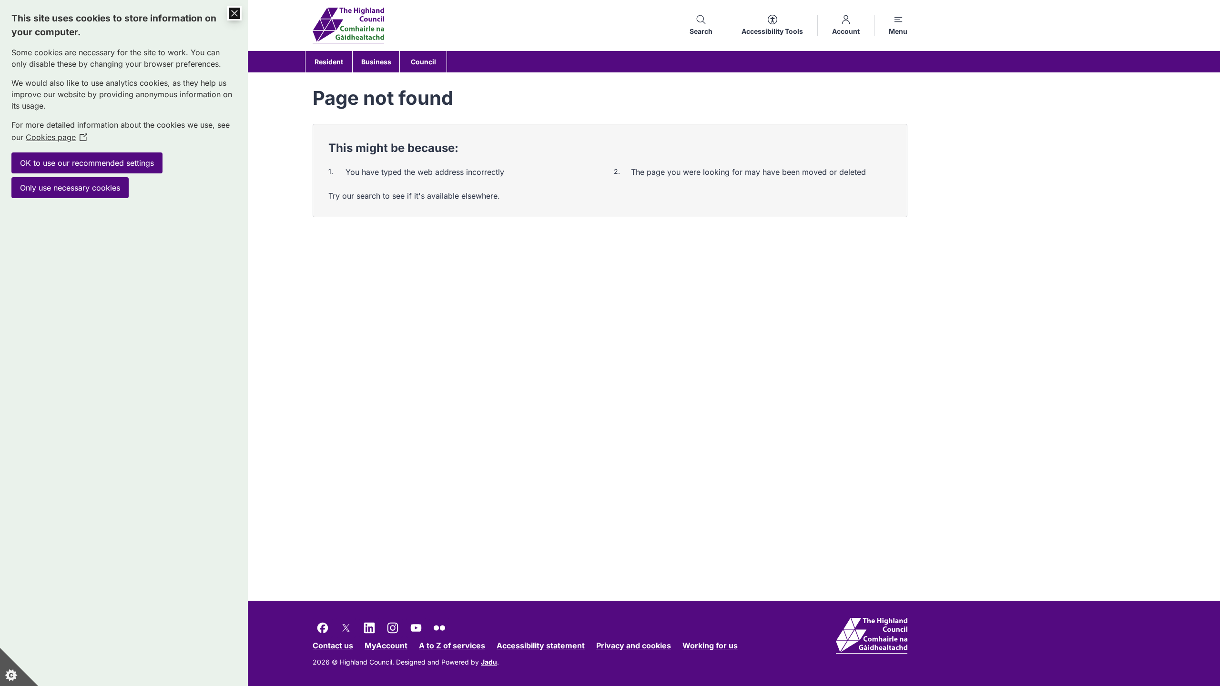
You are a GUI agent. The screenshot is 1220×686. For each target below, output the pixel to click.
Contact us (333, 645)
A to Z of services (452, 645)
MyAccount (386, 645)
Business (376, 62)
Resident (329, 62)
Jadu (489, 662)
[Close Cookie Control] (234, 13)
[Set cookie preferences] (19, 667)
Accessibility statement (541, 645)
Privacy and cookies (633, 645)
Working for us (710, 645)
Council (423, 62)
